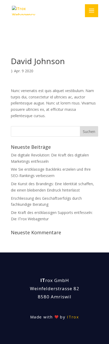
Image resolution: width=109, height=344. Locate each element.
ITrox (73, 316)
